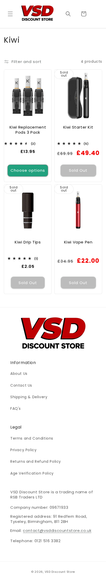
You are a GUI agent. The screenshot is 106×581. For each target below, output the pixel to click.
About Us (19, 373)
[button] (10, 14)
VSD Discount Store (60, 572)
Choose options (28, 170)
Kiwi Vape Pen (78, 242)
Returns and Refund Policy (35, 461)
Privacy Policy (23, 449)
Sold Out (78, 170)
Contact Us (21, 385)
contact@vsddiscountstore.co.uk (57, 530)
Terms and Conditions (31, 438)
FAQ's (15, 408)
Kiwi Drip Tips (28, 242)
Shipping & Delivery (28, 397)
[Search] (68, 14)
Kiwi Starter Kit (78, 127)
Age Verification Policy (32, 473)
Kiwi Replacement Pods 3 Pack (28, 130)
